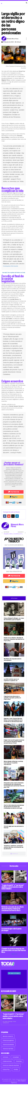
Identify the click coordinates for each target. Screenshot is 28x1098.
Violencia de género (8, 1040)
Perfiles (16, 1069)
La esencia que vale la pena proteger (11, 930)
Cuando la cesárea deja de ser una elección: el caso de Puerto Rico (13, 950)
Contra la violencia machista (11, 1065)
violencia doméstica (8, 1044)
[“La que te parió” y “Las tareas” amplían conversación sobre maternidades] (14, 1003)
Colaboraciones (7, 1061)
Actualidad (16, 1057)
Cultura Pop (6, 1069)
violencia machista (8, 1048)
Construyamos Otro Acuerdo (10, 266)
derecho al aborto (8, 1036)
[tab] (14, 598)
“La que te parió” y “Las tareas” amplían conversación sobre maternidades (12, 887)
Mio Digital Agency (18, 1082)
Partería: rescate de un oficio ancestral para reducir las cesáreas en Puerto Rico (12, 909)
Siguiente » (14, 954)
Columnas (19, 1061)
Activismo (5, 1057)
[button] (4, 516)
